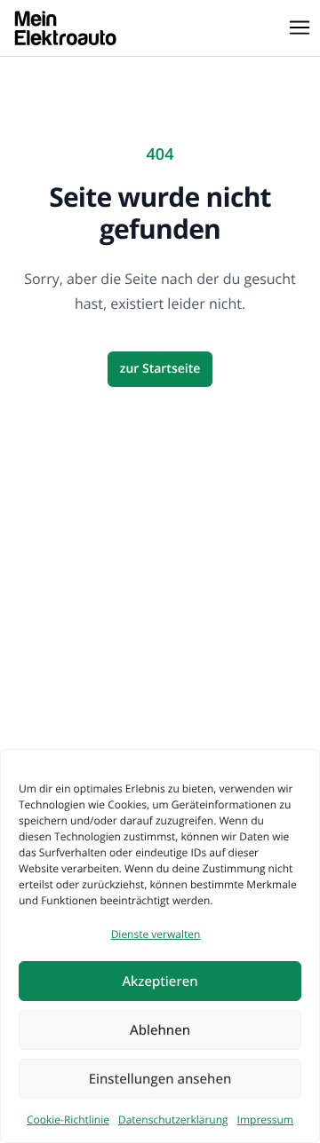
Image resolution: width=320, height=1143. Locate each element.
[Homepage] (65, 28)
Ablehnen (160, 1030)
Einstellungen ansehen (160, 1079)
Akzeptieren (159, 981)
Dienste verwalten (156, 934)
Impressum (265, 1119)
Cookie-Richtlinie (68, 1119)
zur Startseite (160, 368)
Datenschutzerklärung (173, 1119)
